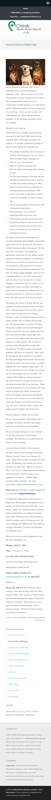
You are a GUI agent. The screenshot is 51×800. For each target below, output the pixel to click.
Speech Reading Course (18, 660)
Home (25, 9)
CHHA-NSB (25, 26)
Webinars (12, 672)
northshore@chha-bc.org (31, 17)
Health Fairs (13, 690)
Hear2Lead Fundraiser (17, 678)
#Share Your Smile (16, 666)
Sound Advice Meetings (18, 641)
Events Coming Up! (16, 635)
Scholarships (13, 697)
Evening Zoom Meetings (18, 647)
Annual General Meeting (18, 654)
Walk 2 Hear (13, 684)
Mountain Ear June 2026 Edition (22, 711)
